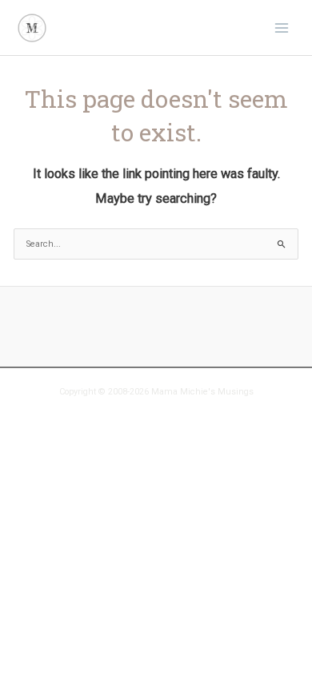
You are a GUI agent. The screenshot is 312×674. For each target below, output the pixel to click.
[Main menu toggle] (281, 27)
